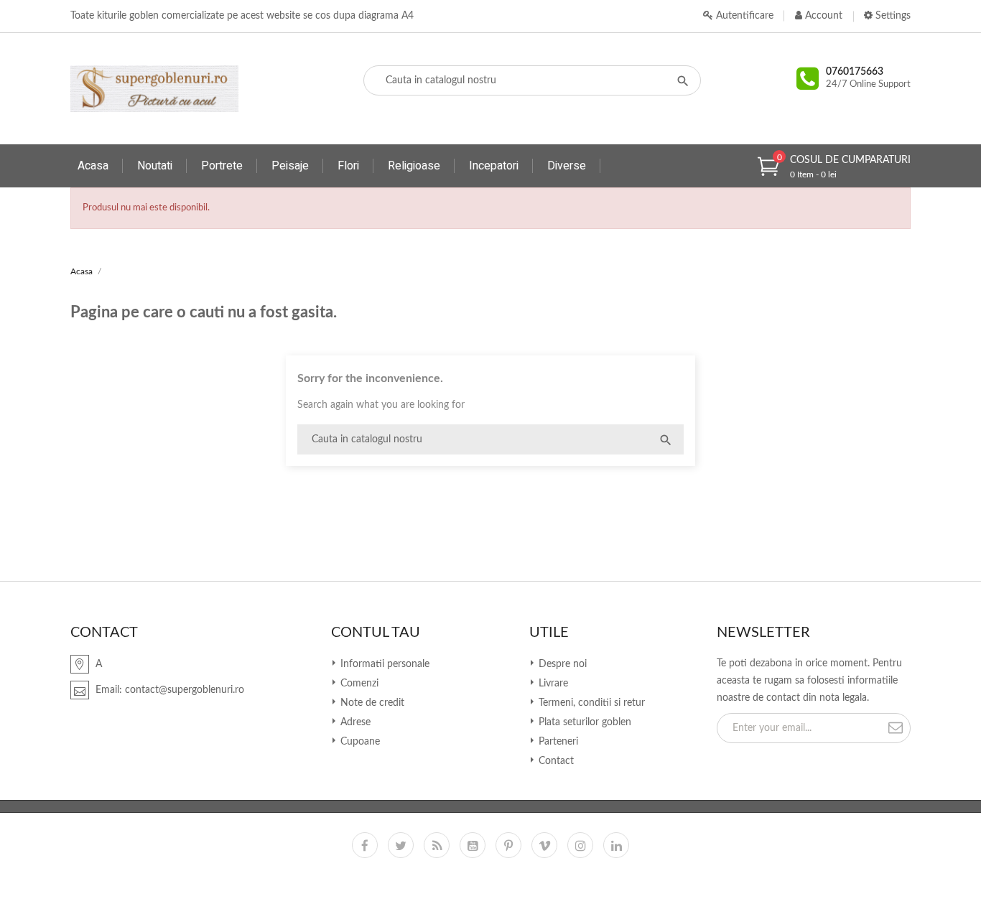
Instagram (580, 845)
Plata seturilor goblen (583, 722)
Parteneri (557, 742)
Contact (555, 761)
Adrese (354, 722)
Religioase (414, 165)
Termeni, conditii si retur (590, 703)
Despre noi (561, 664)
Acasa (93, 165)
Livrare (552, 684)
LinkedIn (616, 845)
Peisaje (290, 165)
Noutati (154, 165)
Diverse (566, 165)
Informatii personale (383, 664)
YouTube (472, 845)
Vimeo (544, 845)
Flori (348, 165)
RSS (437, 845)
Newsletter (763, 632)
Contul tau (375, 632)
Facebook (365, 845)
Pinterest (508, 845)
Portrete (222, 165)
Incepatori (494, 165)
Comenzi (358, 684)
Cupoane (359, 742)
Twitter (401, 845)
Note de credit (371, 703)
